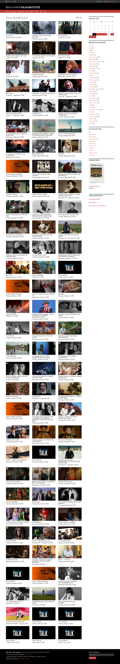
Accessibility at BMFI (94, 199)
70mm (90, 52)
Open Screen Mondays (95, 109)
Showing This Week (93, 139)
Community (20, 11)
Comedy (91, 71)
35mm (90, 48)
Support (31, 11)
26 (101, 34)
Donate (111, 2)
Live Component (93, 98)
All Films (91, 46)
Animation (91, 55)
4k (89, 50)
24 (94, 34)
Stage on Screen (93, 116)
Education (13, 11)
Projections (91, 155)
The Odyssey (92, 121)
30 (90, 37)
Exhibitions (91, 82)
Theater (91, 123)
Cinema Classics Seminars (95, 62)
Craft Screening (93, 73)
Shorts (90, 112)
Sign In (10, 2)
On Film (91, 107)
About (37, 11)
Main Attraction (93, 100)
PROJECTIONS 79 (94, 186)
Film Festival (92, 84)
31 (94, 37)
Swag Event (92, 119)
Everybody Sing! (93, 80)
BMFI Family (92, 59)
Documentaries (93, 78)
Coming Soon (92, 141)
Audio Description (93, 57)
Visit (41, 11)
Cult (90, 75)
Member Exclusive (93, 103)
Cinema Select (92, 64)
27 (105, 34)
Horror (90, 96)
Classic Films (92, 66)
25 (98, 34)
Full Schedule (92, 134)
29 (112, 34)
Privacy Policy (28, 654)
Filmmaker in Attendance (95, 89)
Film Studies (92, 87)
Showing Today (92, 137)
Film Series (91, 148)
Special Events (92, 114)
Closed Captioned (93, 68)
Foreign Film (92, 91)
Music (90, 105)
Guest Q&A (92, 94)
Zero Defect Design (23, 659)
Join (26, 11)
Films (7, 11)
